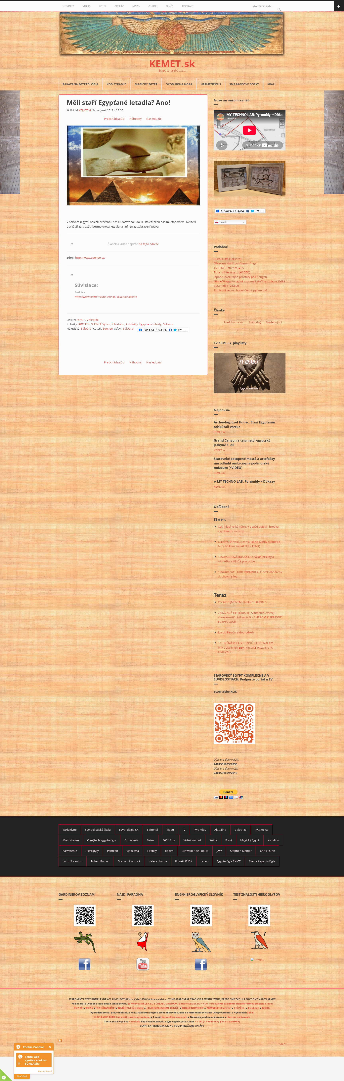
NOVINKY (68, 6)
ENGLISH (253, 1007)
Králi (271, 84)
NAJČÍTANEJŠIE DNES (130, 1007)
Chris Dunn (267, 851)
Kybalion (273, 840)
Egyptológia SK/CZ (229, 861)
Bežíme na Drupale (239, 1016)
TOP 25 (78, 1007)
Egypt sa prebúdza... (172, 70)
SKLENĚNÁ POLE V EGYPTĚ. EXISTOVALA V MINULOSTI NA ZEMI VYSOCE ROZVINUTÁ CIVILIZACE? (245, 647)
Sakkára (168, 324)
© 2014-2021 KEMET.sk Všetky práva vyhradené (122, 1016)
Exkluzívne (70, 830)
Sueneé (108, 328)
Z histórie (118, 324)
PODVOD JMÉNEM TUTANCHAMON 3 (242, 602)
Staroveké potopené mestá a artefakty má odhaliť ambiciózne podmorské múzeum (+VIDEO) (244, 463)
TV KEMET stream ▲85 (229, 268)
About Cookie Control (18, 1046)
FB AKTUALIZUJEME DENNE (163, 1007)
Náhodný (135, 119)
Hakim (169, 851)
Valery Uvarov (158, 861)
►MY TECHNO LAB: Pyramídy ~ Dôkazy (244, 481)
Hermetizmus (211, 84)
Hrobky (152, 851)
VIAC (282, 1044)
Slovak (223, 222)
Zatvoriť (50, 1047)
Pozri (228, 840)
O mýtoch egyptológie (101, 840)
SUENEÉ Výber (100, 324)
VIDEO (86, 6)
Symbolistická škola (98, 830)
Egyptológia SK (129, 830)
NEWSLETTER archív (219, 1007)
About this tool (45, 1071)
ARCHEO (84, 324)
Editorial (152, 830)
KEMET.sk (85, 110)
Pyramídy (200, 830)
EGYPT (81, 320)
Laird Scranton (72, 861)
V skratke (93, 320)
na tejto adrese (149, 244)
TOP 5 (89, 1007)
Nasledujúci (154, 119)
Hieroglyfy (92, 851)
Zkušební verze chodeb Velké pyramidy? (240, 290)
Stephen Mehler (241, 851)
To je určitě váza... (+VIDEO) (232, 272)
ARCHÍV (119, 6)
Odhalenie (131, 840)
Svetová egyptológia (262, 861)
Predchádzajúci (114, 119)
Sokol (250, 1012)
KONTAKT (188, 6)
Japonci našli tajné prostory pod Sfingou (240, 277)
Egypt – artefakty (150, 324)
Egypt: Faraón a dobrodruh (236, 632)
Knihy (213, 840)
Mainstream (71, 840)
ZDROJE (152, 6)
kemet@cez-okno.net (174, 1016)
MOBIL (266, 1007)
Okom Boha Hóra (179, 84)
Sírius (150, 840)
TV (183, 830)
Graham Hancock (129, 861)
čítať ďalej (22, 1076)
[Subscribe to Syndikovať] (172, 1040)
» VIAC (199, 1021)
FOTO (102, 6)
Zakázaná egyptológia (80, 84)
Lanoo (204, 861)
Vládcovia (132, 851)
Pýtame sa (261, 830)
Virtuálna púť (192, 840)
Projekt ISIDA (183, 861)
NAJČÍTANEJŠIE (105, 1007)
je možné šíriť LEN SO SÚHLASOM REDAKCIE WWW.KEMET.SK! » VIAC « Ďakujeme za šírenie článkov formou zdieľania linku (200, 1003)
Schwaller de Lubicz (195, 851)
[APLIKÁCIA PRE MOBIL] (85, 915)
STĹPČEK (239, 1007)
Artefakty (132, 324)
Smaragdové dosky (244, 84)
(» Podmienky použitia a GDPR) (221, 1021)
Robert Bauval (100, 861)
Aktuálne (220, 830)
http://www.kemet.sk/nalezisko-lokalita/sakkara (106, 297)
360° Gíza (169, 840)
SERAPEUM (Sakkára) (227, 259)
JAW (219, 851)
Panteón (112, 851)
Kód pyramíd (116, 84)
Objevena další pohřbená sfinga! (235, 263)
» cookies (134, 1021)
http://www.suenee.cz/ (90, 257)
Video (170, 830)
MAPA (136, 6)
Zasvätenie (70, 851)
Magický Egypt (146, 84)
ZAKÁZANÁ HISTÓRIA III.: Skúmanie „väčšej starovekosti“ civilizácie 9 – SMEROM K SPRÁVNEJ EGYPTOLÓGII (250, 617)
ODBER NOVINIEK (192, 1007)
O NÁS (169, 6)
